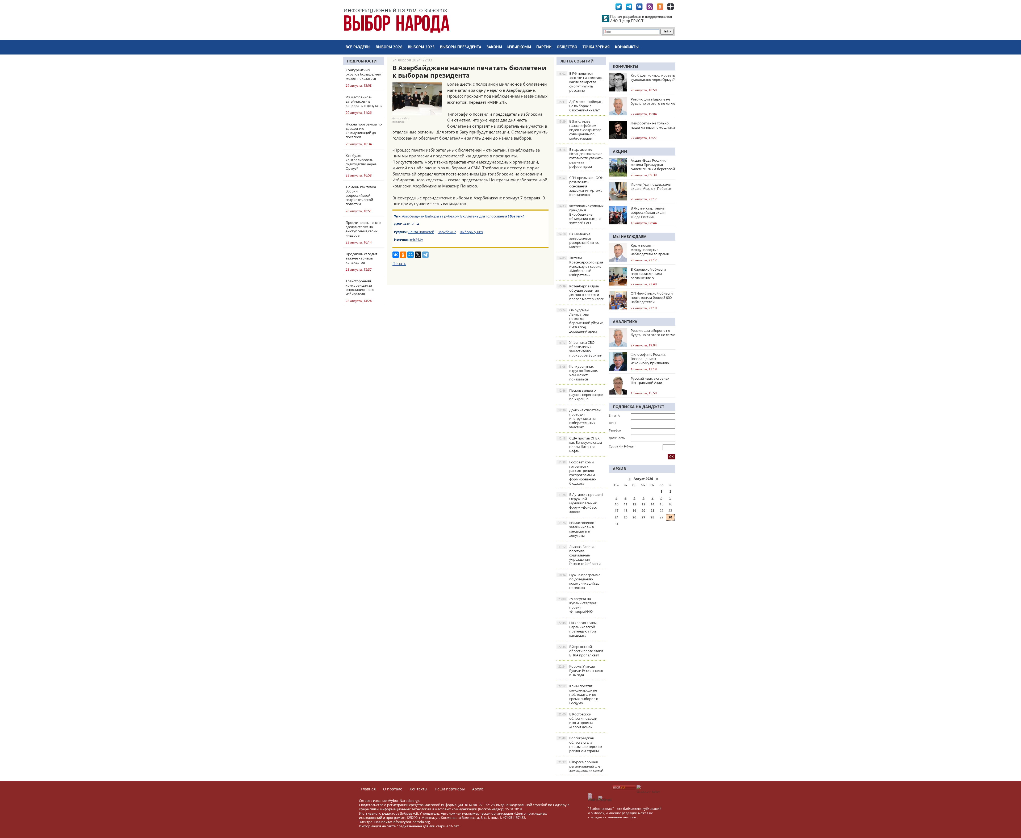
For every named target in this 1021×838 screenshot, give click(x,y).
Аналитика (625, 321)
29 (661, 517)
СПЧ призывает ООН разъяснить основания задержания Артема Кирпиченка (581, 186)
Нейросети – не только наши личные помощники (653, 125)
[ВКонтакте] (395, 255)
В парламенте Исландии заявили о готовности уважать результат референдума (580, 158)
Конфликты (627, 47)
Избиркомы (519, 47)
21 (652, 510)
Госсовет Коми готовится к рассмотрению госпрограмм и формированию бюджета (577, 473)
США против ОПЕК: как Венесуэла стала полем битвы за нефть (580, 444)
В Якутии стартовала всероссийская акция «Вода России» (648, 212)
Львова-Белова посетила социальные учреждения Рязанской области (579, 555)
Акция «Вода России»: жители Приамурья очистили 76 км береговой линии (653, 164)
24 (616, 517)
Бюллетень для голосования (483, 216)
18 (625, 510)
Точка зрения (596, 47)
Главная (368, 788)
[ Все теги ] (516, 217)
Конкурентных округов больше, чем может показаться (578, 373)
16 (670, 504)
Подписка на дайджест (638, 406)
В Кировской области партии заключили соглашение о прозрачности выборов (650, 273)
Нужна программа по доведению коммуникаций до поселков (579, 581)
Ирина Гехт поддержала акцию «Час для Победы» (651, 186)
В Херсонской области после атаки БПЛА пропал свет (580, 650)
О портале (392, 788)
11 (625, 504)
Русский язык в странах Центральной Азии (650, 380)
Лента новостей (421, 231)
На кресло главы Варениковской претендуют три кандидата (577, 629)
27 (643, 517)
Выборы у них (471, 231)
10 (616, 504)
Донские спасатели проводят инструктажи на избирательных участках (579, 418)
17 (616, 510)
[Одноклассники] (403, 255)
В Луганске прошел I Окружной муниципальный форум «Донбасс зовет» (580, 503)
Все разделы (358, 47)
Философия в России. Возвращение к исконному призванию (650, 358)
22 (661, 510)
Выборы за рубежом (442, 216)
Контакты (418, 788)
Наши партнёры (450, 788)
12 (634, 504)
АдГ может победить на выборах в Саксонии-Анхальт (581, 105)
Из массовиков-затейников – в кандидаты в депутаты (576, 529)
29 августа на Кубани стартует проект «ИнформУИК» (577, 605)
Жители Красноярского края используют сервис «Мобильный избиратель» (580, 266)
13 (643, 504)
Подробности (362, 61)
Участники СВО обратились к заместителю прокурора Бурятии (580, 349)
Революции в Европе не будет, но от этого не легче (653, 101)
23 (670, 510)
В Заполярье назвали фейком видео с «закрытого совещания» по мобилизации (579, 130)
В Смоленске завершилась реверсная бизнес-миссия (579, 240)
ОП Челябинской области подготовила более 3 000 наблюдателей (652, 297)
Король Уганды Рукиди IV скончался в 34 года (580, 670)
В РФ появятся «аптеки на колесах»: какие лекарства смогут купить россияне (580, 82)
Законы (494, 47)
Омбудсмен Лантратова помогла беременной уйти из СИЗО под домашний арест (580, 321)
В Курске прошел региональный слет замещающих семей (580, 766)
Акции (620, 151)
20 (643, 510)
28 (652, 517)
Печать (399, 263)
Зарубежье (447, 231)
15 (661, 504)
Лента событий (577, 61)
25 (625, 517)
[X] (418, 255)
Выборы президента (460, 47)
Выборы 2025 (421, 47)
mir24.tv (416, 239)
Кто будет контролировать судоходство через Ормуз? (653, 77)
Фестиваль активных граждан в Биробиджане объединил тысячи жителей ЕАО (581, 214)
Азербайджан (413, 216)
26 (634, 517)
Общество (567, 47)
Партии (543, 47)
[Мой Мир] (410, 255)
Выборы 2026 (389, 47)
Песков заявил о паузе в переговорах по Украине (581, 394)
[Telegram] (425, 255)
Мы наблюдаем (630, 236)
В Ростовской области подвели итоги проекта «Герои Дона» (577, 720)
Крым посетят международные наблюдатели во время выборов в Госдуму (578, 694)
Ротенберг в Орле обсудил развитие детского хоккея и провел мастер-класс (581, 292)
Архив (477, 788)
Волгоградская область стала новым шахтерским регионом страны (580, 744)
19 (634, 510)
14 (652, 504)
